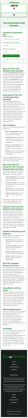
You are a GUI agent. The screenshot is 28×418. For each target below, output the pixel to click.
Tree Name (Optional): (8, 36)
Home (14, 361)
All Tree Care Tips (14, 367)
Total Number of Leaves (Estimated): (11, 42)
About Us (14, 364)
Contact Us (14, 369)
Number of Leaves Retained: (9, 49)
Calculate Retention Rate (11, 56)
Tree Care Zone (17, 89)
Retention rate (14, 79)
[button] (14, 8)
